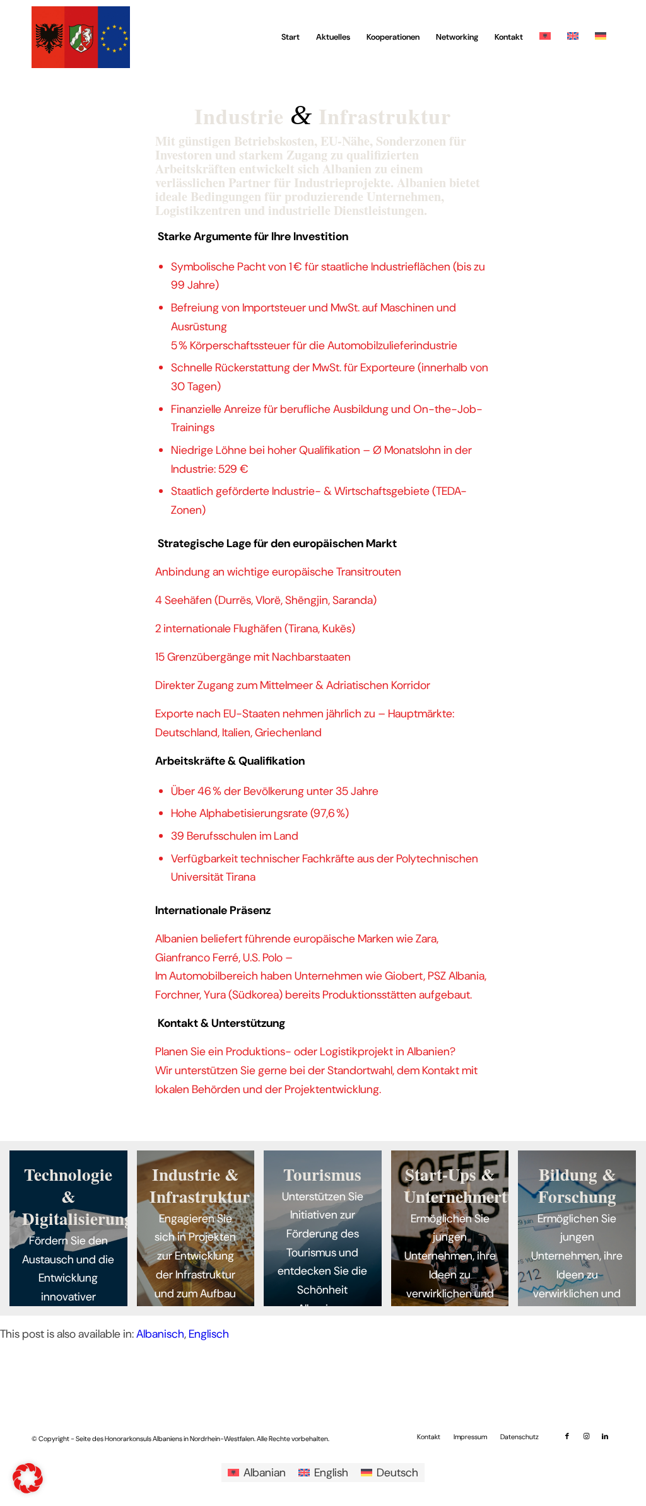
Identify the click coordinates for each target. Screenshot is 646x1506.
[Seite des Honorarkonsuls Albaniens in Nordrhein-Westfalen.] (81, 37)
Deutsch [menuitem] (397, 1472)
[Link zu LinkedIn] (605, 1436)
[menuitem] (290, 37)
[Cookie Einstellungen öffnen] (28, 1489)
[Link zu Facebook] (567, 1436)
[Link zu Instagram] (586, 1436)
